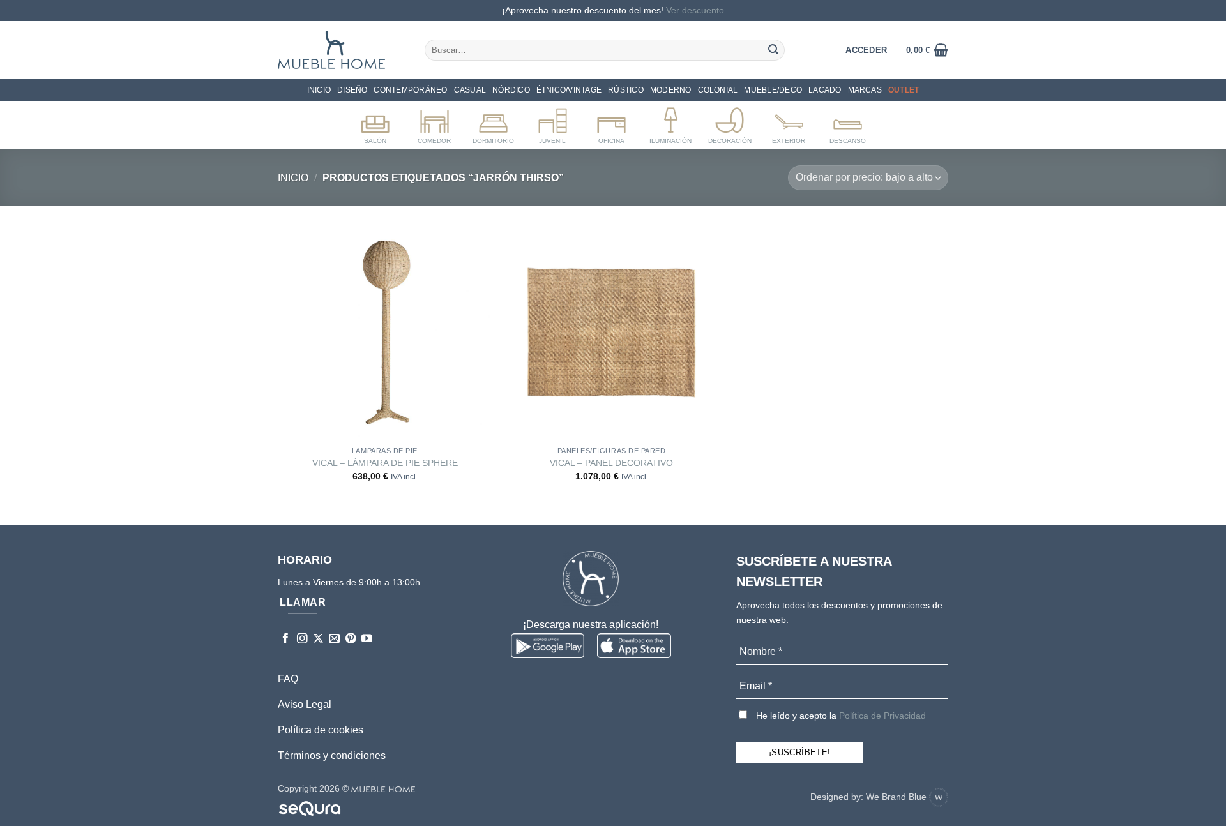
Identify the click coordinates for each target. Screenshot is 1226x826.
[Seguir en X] (318, 639)
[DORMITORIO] (493, 123)
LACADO (824, 90)
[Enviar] (773, 50)
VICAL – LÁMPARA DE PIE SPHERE (385, 463)
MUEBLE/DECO (773, 90)
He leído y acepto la (839, 715)
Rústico (626, 90)
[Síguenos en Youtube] (366, 639)
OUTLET (903, 90)
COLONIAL (718, 90)
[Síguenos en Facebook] (285, 639)
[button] (927, 50)
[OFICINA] (611, 123)
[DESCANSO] (848, 123)
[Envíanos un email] (334, 639)
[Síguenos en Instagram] (302, 639)
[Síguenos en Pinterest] (350, 639)
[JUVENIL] (553, 123)
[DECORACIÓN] (729, 123)
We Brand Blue (897, 797)
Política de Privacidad (882, 715)
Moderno (671, 90)
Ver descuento (695, 10)
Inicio (319, 90)
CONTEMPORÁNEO (410, 90)
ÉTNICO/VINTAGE (569, 90)
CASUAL (470, 90)
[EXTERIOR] (789, 123)
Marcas (865, 90)
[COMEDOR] (434, 123)
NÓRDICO (511, 90)
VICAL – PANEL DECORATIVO (611, 463)
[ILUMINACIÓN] (671, 123)
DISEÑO (352, 90)
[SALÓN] (375, 123)
